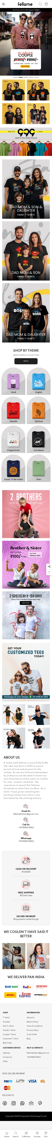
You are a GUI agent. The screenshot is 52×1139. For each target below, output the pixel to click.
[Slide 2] (21, 77)
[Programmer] (13, 439)
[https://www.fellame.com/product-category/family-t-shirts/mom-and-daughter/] (38, 738)
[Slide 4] (31, 77)
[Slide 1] (15, 77)
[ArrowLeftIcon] (4, 957)
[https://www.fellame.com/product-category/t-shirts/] (13, 90)
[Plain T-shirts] (39, 468)
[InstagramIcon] (13, 1103)
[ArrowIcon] (48, 957)
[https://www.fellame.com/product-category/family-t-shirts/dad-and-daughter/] (38, 714)
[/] (13, 956)
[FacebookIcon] (4, 1103)
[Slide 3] (26, 77)
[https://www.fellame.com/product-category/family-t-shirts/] (38, 113)
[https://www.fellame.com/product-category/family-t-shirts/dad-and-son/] (13, 714)
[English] (39, 381)
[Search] (40, 4)
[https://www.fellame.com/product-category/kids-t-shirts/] (13, 113)
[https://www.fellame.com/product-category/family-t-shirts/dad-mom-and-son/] (26, 251)
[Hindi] (13, 381)
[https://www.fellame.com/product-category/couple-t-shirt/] (38, 90)
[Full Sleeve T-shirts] (39, 439)
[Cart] (46, 4)
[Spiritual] (39, 410)
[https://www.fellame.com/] (25, 4)
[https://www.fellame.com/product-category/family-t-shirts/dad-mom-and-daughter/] (26, 312)
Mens (26, 361)
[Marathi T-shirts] (13, 410)
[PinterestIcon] (40, 1103)
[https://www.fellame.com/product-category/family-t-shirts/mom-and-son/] (13, 738)
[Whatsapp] (22, 1103)
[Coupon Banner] (26, 142)
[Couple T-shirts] (26, 44)
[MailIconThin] (31, 1103)
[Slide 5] (36, 77)
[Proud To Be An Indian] (13, 468)
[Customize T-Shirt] (26, 672)
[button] (49, 567)
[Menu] (3, 3)
